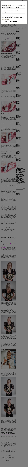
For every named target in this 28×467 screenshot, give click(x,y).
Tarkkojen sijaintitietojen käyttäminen (6, 15)
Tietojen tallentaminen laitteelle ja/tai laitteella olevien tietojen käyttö (10, 10)
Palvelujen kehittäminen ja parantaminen (7, 12)
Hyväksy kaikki (13, 21)
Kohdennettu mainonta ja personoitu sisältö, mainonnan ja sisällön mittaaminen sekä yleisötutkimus (12, 11)
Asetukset (5, 21)
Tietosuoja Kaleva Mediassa (5, 19)
